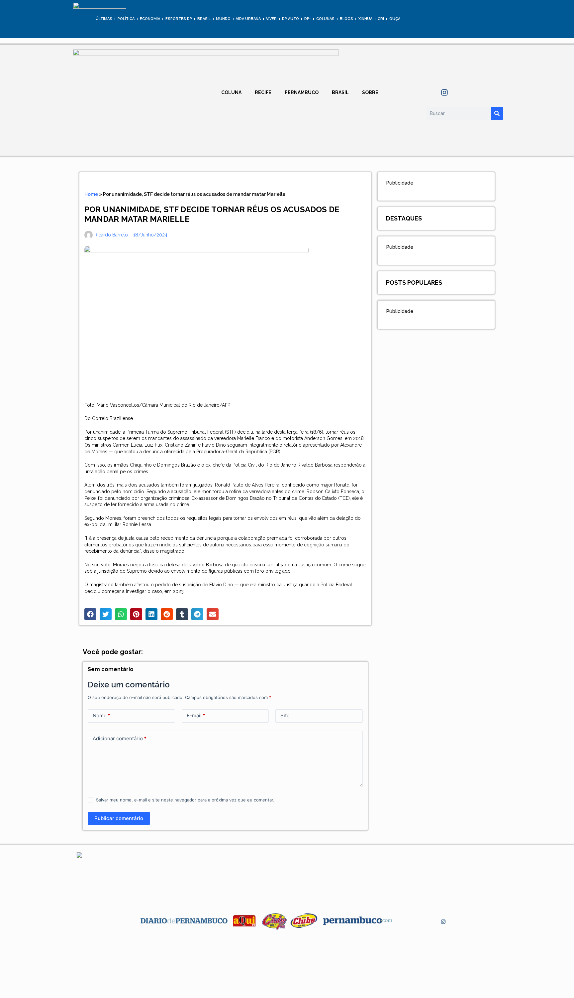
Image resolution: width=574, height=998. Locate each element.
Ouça (394, 19)
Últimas (104, 19)
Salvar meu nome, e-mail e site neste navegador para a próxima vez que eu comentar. (185, 799)
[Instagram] (444, 92)
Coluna (231, 92)
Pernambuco (302, 92)
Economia (150, 19)
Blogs (346, 19)
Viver (271, 19)
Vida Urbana (248, 19)
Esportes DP (178, 19)
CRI (381, 19)
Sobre (370, 92)
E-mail (196, 715)
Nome (101, 715)
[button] (90, 614)
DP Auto (290, 19)
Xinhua (365, 19)
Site (285, 715)
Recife (263, 92)
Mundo (223, 19)
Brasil (204, 19)
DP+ (307, 19)
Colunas (325, 19)
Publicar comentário (118, 818)
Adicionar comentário (119, 738)
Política (126, 19)
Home (91, 194)
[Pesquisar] (497, 113)
